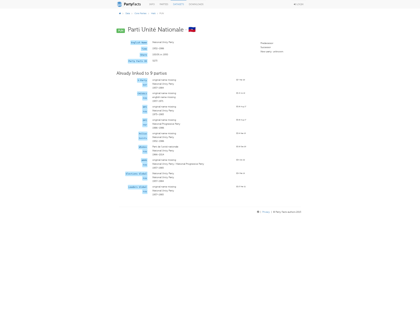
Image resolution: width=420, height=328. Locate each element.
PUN (145, 98)
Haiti (153, 13)
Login (300, 4)
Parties (164, 4)
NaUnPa (143, 138)
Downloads (196, 4)
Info (152, 4)
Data (128, 13)
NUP (145, 85)
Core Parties (141, 13)
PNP (145, 125)
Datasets (178, 4)
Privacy (266, 212)
